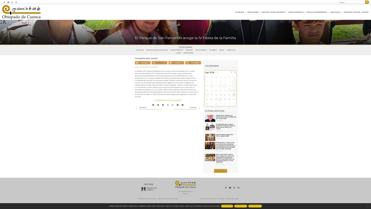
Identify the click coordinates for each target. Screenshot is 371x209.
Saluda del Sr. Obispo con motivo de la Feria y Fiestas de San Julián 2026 (226, 117)
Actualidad (140, 50)
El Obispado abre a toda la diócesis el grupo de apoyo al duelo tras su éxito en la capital (225, 126)
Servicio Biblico (201, 50)
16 (234, 90)
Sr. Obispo (213, 50)
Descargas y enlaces (352, 12)
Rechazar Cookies (240, 206)
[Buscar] (367, 2)
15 (229, 90)
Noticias (365, 12)
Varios (178, 53)
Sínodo (221, 50)
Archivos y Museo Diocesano (273, 12)
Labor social (335, 12)
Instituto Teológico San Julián (157, 50)
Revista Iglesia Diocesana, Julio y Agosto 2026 (224, 135)
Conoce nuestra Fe (295, 12)
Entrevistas (231, 50)
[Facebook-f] (4, 2)
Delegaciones (252, 12)
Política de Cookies (255, 206)
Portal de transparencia (317, 12)
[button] (143, 62)
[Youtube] (8, 2)
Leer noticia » (219, 120)
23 (234, 95)
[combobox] (351, 2)
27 (220, 99)
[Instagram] (16, 2)
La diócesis (239, 12)
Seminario (189, 50)
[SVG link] (149, 189)
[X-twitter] (12, 2)
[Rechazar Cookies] (368, 206)
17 (207, 95)
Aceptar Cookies (227, 206)
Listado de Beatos (177, 50)
